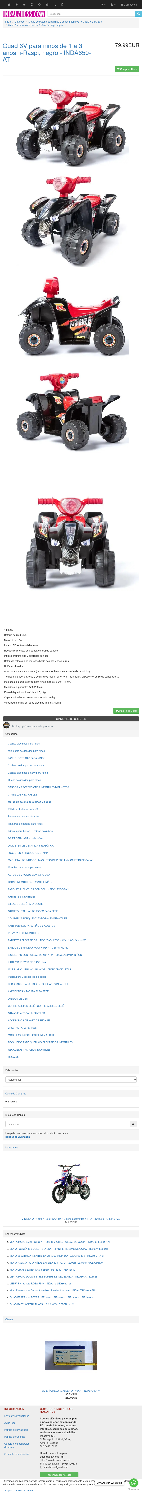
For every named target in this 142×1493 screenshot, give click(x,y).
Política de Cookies (14, 1436)
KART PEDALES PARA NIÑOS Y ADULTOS (31, 925)
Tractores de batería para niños (25, 823)
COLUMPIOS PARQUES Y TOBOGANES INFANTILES (37, 918)
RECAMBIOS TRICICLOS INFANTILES (29, 1049)
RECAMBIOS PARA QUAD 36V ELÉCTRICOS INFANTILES (40, 1042)
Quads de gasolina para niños (24, 780)
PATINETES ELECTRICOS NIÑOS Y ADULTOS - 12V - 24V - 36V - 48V (47, 940)
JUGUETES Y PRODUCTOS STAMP (28, 853)
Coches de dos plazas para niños (26, 765)
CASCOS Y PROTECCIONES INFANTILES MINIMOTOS (38, 787)
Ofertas (9, 1319)
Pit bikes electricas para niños (24, 809)
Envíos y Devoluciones (16, 1416)
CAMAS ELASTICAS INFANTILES (26, 1013)
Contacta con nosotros (16, 1454)
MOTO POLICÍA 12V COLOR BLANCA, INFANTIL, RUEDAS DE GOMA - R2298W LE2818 (59, 1248)
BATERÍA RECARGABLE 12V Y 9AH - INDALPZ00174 (71, 1390)
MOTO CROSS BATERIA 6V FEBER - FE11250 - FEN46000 (42, 1269)
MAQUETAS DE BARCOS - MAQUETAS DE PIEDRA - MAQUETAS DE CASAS (50, 860)
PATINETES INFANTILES (22, 896)
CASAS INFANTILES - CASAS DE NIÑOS (30, 882)
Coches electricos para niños (24, 743)
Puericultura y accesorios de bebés (27, 976)
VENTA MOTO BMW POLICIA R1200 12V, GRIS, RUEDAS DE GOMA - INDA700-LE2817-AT (60, 1242)
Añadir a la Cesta (127, 710)
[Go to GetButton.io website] (133, 1489)
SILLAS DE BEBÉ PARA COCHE (25, 904)
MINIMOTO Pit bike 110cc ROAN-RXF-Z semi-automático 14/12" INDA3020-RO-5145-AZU (71, 1218)
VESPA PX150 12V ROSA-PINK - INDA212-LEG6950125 (41, 1283)
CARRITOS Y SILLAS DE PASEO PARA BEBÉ (33, 911)
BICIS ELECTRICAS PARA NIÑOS (26, 758)
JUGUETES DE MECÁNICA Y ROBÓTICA (31, 845)
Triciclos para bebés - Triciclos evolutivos (30, 831)
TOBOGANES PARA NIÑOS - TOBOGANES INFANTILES (39, 984)
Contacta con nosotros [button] (60, 1474)
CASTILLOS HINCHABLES (22, 794)
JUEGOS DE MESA (18, 998)
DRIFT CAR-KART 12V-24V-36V (25, 838)
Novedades (11, 1147)
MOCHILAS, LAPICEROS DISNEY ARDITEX (32, 1035)
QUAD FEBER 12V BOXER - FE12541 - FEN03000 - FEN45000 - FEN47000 (52, 1297)
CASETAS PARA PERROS (22, 1027)
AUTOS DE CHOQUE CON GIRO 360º (29, 874)
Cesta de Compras (15, 1093)
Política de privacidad (16, 1429)
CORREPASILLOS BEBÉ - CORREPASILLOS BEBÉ (36, 1006)
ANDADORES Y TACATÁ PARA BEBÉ (28, 991)
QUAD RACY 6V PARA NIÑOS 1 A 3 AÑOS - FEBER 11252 (42, 1304)
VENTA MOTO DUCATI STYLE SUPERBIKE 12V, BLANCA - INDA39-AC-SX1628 (53, 1276)
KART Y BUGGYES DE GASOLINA (27, 962)
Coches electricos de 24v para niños (28, 772)
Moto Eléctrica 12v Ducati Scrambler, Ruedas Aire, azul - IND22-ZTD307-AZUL (53, 1290)
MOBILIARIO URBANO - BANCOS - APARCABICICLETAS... (40, 969)
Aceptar (8, 1490)
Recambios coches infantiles (23, 816)
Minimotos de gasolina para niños (26, 750)
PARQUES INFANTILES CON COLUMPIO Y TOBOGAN (38, 889)
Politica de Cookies (25, 1490)
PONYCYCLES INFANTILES (23, 933)
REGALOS (13, 1057)
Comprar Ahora (128, 69)
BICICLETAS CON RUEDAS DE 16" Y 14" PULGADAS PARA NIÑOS (45, 955)
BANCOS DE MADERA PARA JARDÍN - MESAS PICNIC (38, 947)
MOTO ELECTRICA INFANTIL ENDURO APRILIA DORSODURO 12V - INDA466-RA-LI (57, 1255)
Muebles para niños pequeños (24, 867)
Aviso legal (10, 1422)
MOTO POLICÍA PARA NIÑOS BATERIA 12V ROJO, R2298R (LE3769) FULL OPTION (57, 1262)
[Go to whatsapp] (133, 1482)
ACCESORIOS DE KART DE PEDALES (29, 1020)
